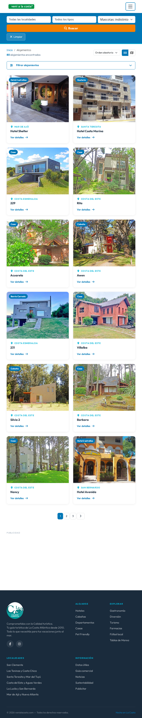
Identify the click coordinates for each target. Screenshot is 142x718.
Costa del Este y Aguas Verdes (24, 682)
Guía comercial (84, 671)
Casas (78, 628)
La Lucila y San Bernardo (21, 688)
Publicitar (80, 688)
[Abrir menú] (130, 6)
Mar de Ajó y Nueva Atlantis (22, 694)
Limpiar (17, 36)
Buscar (73, 28)
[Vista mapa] (132, 53)
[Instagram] (19, 643)
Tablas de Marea (119, 640)
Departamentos (84, 622)
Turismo (114, 622)
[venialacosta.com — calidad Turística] (15, 610)
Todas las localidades (22, 19)
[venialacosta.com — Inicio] (21, 6)
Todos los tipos (64, 19)
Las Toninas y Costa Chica (22, 671)
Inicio (10, 50)
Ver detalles (17, 137)
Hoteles (79, 610)
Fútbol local (116, 634)
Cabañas (80, 616)
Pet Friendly (82, 634)
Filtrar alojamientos (27, 65)
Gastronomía (117, 610)
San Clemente (15, 665)
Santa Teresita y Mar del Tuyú (24, 676)
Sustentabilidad (84, 682)
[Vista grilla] (125, 53)
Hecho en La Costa (125, 712)
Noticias (80, 676)
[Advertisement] (71, 561)
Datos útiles (82, 665)
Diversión (115, 616)
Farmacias (116, 628)
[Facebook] (10, 643)
